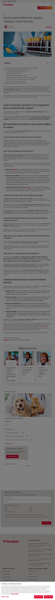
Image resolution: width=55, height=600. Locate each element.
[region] (27, 591)
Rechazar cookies (48, 596)
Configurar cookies (5, 596)
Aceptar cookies (38, 596)
